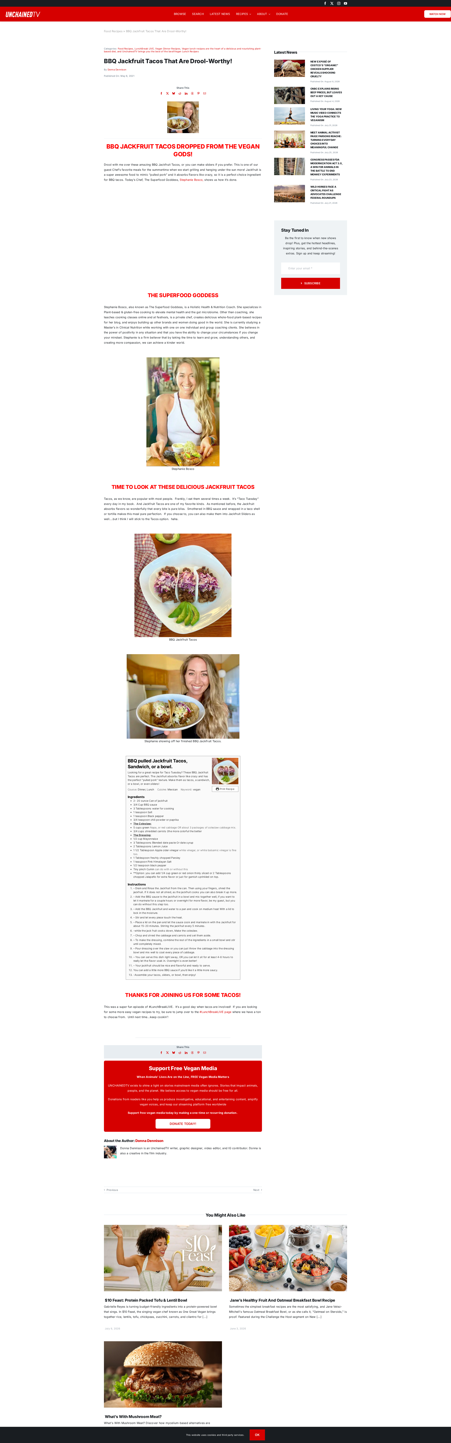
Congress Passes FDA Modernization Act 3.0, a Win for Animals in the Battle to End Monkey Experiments (326, 167)
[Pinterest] (198, 93)
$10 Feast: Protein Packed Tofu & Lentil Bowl (146, 1300)
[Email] (205, 93)
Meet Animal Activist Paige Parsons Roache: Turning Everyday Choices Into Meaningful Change (326, 140)
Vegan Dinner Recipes (167, 48)
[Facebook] (161, 93)
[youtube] (345, 3)
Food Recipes (113, 31)
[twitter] (331, 3)
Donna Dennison (117, 69)
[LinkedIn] (186, 93)
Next (256, 1190)
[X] (167, 93)
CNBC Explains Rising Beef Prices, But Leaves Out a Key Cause (326, 92)
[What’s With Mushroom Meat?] (163, 1343)
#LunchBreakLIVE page (215, 1012)
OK (257, 1435)
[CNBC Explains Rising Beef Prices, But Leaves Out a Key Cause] (289, 89)
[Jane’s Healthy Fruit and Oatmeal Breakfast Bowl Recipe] (288, 1227)
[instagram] (338, 3)
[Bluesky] (174, 93)
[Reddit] (180, 93)
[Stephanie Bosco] (183, 103)
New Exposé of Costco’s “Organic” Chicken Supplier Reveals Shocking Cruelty (324, 69)
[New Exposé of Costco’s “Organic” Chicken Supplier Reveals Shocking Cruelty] (289, 62)
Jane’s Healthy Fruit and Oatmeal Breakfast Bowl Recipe (282, 1300)
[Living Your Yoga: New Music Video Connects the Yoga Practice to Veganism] (289, 109)
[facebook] (325, 3)
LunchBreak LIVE (144, 48)
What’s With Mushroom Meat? (133, 1416)
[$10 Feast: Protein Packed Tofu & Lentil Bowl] (163, 1227)
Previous (112, 1190)
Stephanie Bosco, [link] (192, 179)
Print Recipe (226, 788)
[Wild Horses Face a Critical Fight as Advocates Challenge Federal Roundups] (289, 187)
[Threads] (192, 93)
